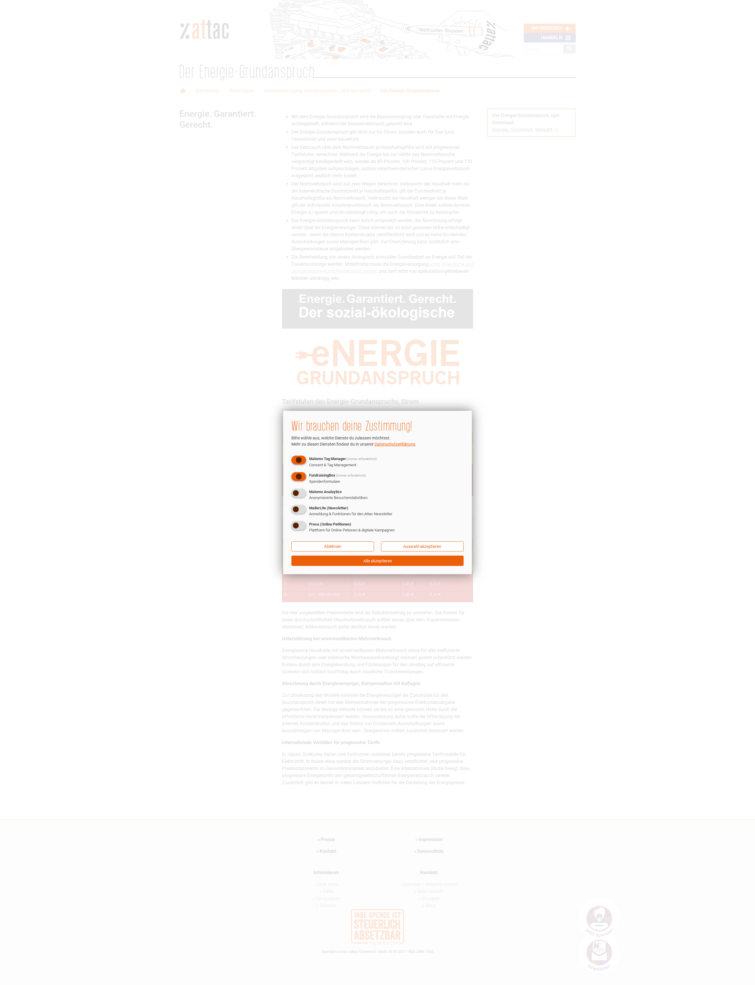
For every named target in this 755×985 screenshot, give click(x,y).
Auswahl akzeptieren (422, 546)
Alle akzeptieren (377, 561)
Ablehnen (332, 546)
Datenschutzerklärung (395, 443)
